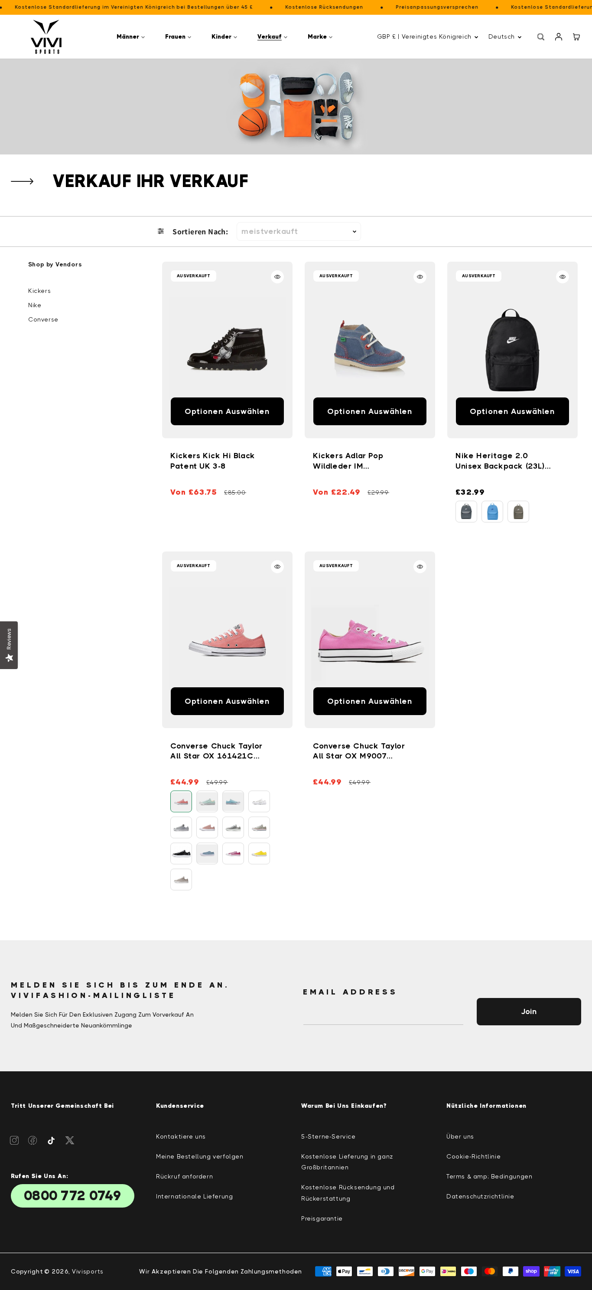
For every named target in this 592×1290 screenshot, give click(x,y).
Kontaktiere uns (181, 1136)
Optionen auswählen (227, 411)
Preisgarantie (322, 1218)
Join (529, 1011)
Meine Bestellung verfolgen (200, 1156)
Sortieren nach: (200, 231)
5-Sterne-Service (328, 1136)
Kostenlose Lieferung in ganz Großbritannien (347, 1162)
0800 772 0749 (72, 1195)
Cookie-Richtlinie (473, 1156)
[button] (132, 36)
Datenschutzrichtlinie (480, 1196)
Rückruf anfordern (184, 1176)
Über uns (460, 1136)
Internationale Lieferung (194, 1196)
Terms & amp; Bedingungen (489, 1176)
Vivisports (88, 1271)
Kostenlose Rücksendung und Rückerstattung (348, 1192)
